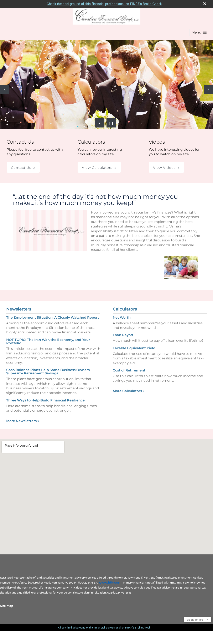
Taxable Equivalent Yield (134, 348)
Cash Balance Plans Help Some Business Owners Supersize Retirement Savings (48, 371)
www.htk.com (109, 582)
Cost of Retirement (129, 370)
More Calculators (129, 391)
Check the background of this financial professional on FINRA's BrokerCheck (104, 4)
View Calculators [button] (97, 168)
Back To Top (195, 619)
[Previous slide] (4, 89)
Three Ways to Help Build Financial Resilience (45, 400)
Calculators (125, 309)
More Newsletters (22, 421)
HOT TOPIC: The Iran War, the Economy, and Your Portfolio (48, 341)
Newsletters (18, 309)
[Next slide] (208, 89)
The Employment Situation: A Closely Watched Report (52, 317)
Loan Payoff (123, 335)
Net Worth (122, 317)
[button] (199, 32)
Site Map (6, 606)
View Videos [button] (164, 168)
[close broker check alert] (204, 3)
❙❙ (111, 123)
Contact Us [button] (21, 168)
